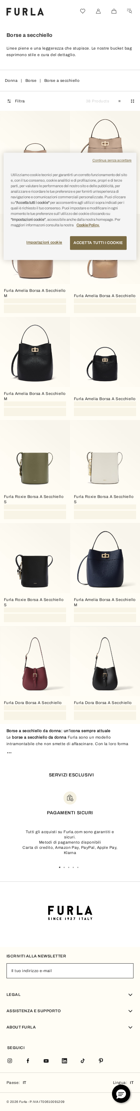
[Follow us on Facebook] (28, 1061)
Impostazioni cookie (44, 242)
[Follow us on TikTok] (82, 1061)
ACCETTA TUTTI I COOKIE (98, 243)
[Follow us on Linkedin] (64, 1061)
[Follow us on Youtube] (46, 1061)
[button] (121, 1094)
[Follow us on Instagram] (9, 1061)
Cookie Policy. (88, 225)
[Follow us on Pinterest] (101, 1061)
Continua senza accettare (112, 160)
